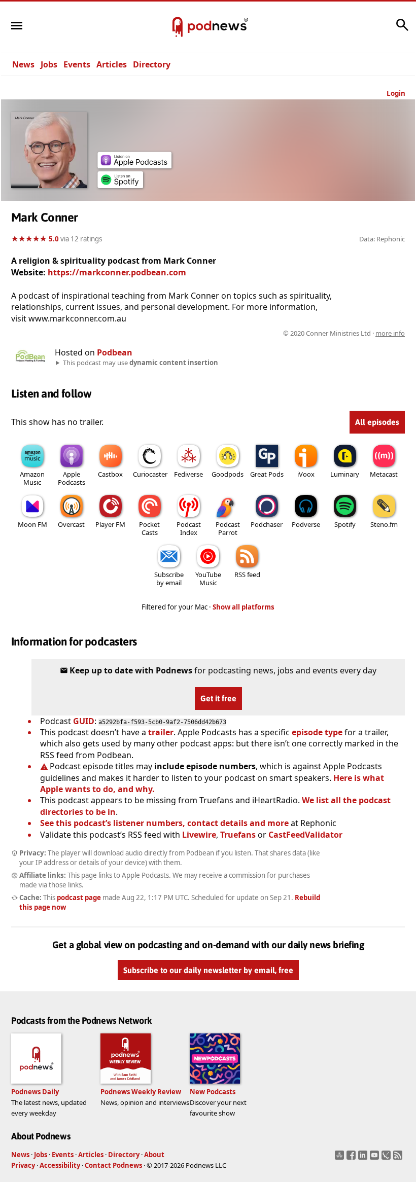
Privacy (23, 1165)
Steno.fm (384, 524)
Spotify (345, 524)
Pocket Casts (149, 528)
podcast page (79, 897)
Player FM (110, 524)
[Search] (402, 29)
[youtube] (376, 1158)
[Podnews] (177, 27)
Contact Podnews (113, 1165)
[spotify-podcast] (120, 185)
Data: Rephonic (382, 238)
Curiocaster (150, 474)
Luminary (344, 474)
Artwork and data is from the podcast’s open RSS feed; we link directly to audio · (244, 333)
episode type (317, 732)
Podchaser (267, 524)
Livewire (199, 834)
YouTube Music (208, 578)
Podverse (306, 524)
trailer (161, 732)
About (154, 1154)
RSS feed (247, 574)
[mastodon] (340, 1158)
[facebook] (352, 1158)
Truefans (238, 834)
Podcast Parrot (228, 528)
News (23, 64)
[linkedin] (364, 1158)
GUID (83, 721)
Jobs (49, 64)
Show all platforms (243, 607)
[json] (387, 1158)
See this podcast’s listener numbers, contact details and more (164, 823)
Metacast (384, 474)
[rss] (399, 1158)
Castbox (110, 474)
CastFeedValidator (305, 834)
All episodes (377, 421)
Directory (151, 64)
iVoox (306, 474)
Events (76, 64)
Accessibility (60, 1165)
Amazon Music (32, 478)
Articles (111, 64)
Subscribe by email (169, 578)
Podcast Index (189, 528)
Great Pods (267, 474)
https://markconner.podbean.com (117, 272)
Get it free (218, 698)
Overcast (71, 524)
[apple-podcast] (134, 165)
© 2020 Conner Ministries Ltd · (344, 333)
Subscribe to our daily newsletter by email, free (208, 970)
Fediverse (188, 474)
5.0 (54, 238)
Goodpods (228, 474)
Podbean (114, 352)
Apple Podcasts (71, 478)
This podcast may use (140, 362)
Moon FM (32, 524)
